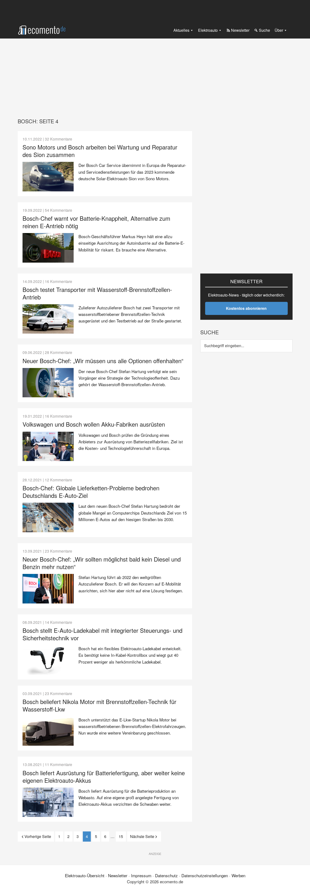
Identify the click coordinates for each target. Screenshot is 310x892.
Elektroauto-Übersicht (84, 875)
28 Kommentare (58, 352)
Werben (238, 875)
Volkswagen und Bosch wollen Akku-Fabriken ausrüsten (94, 424)
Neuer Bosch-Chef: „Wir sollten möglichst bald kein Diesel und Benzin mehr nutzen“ (102, 563)
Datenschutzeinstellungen (204, 875)
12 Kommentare (58, 479)
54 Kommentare (58, 210)
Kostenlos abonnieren (246, 308)
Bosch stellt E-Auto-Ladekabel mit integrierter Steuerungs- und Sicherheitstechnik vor (102, 634)
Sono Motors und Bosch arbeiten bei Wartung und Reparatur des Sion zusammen (100, 151)
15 (122, 836)
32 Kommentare (58, 138)
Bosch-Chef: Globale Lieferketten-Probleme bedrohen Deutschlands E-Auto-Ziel (91, 492)
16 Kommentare (58, 281)
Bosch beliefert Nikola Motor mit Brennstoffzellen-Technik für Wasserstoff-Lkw (99, 705)
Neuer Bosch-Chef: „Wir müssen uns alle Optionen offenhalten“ (103, 360)
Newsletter (117, 875)
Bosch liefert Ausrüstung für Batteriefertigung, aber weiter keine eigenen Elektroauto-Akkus (104, 776)
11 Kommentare (58, 764)
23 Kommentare (58, 551)
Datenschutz (166, 875)
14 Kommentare (58, 622)
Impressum (141, 875)
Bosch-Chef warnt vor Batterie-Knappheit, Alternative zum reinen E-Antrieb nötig (96, 222)
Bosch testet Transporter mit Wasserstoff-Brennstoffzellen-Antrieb (97, 293)
